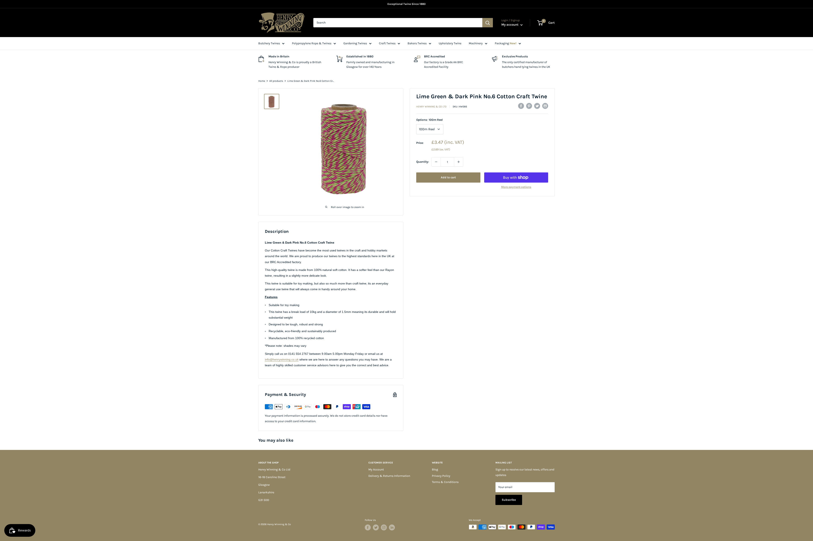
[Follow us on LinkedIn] (392, 527)
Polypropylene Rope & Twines (311, 43)
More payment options (516, 187)
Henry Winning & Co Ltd (431, 106)
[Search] (487, 22)
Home (261, 80)
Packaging (505, 43)
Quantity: (422, 162)
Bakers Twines (417, 43)
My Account (376, 469)
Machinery (476, 43)
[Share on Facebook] (521, 106)
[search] (397, 22)
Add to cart (448, 177)
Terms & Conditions (445, 482)
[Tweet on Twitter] (537, 106)
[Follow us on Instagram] (384, 527)
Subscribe (509, 500)
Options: (429, 120)
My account (510, 24)
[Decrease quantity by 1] (436, 161)
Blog (435, 469)
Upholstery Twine (450, 43)
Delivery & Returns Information (389, 476)
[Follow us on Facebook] (368, 527)
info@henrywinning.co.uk (282, 359)
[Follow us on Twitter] (376, 527)
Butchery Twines (269, 43)
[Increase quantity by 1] (458, 161)
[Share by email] (545, 106)
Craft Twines (387, 43)
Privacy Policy (441, 476)
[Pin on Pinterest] (529, 106)
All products (276, 80)
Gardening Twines (355, 43)
